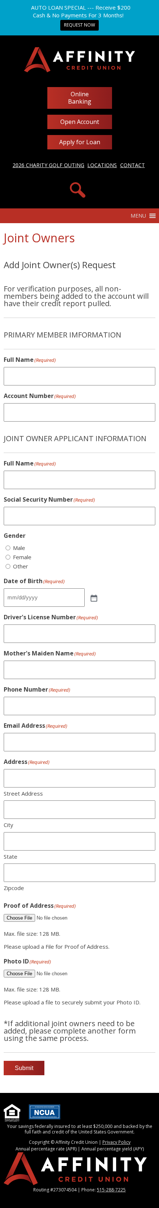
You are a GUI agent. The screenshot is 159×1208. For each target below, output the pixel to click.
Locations (102, 165)
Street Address (23, 793)
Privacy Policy (116, 1142)
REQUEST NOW (79, 25)
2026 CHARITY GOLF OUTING (48, 165)
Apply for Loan (79, 142)
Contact (132, 165)
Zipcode (14, 888)
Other (20, 566)
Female (22, 557)
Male (19, 547)
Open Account (79, 122)
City (8, 824)
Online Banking (79, 97)
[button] (138, 215)
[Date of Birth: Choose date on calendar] (93, 597)
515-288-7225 (111, 1190)
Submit (24, 1068)
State (10, 856)
